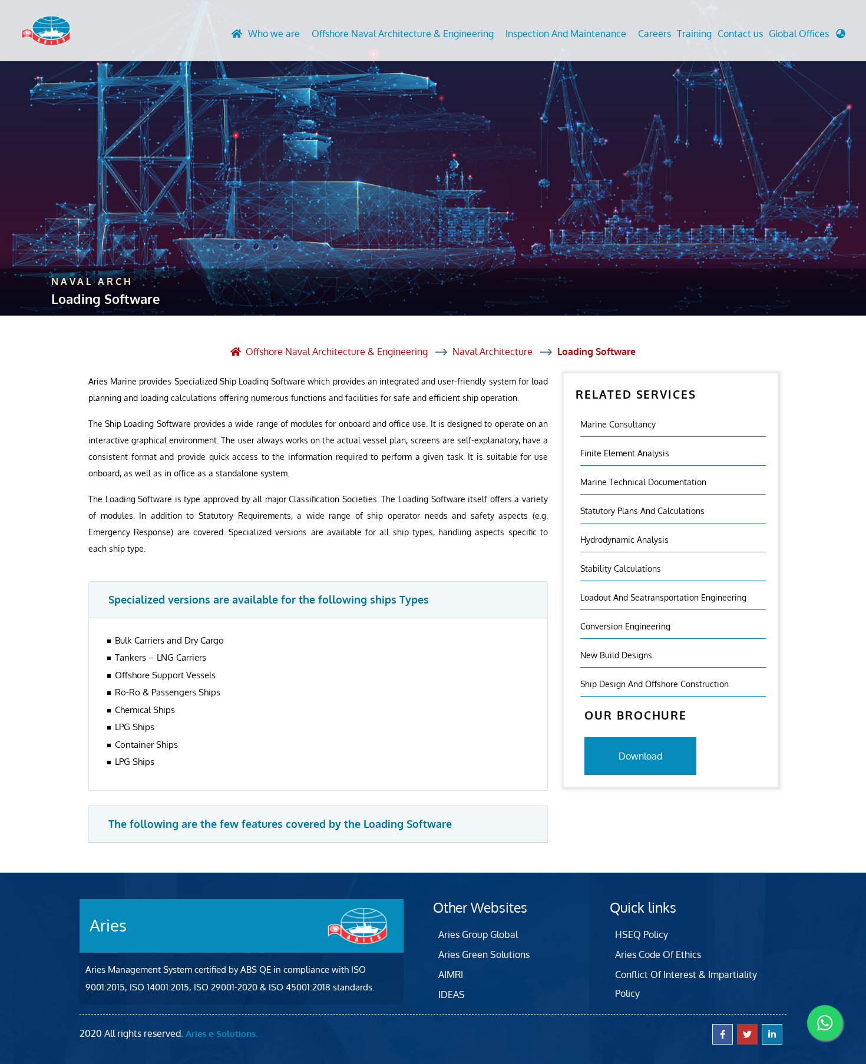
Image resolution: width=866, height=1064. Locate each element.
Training (694, 33)
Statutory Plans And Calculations (642, 510)
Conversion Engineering (625, 626)
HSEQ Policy (641, 934)
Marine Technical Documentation (643, 481)
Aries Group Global (478, 934)
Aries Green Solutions (484, 954)
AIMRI (450, 974)
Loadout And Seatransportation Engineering (663, 597)
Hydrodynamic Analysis (624, 539)
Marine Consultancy (618, 424)
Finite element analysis (624, 453)
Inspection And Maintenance (565, 33)
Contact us (740, 33)
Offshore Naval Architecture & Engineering (403, 33)
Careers (654, 33)
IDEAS (451, 994)
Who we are (274, 33)
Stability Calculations (620, 568)
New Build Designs (616, 654)
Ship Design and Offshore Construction (654, 683)
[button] (807, 36)
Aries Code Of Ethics (658, 954)
